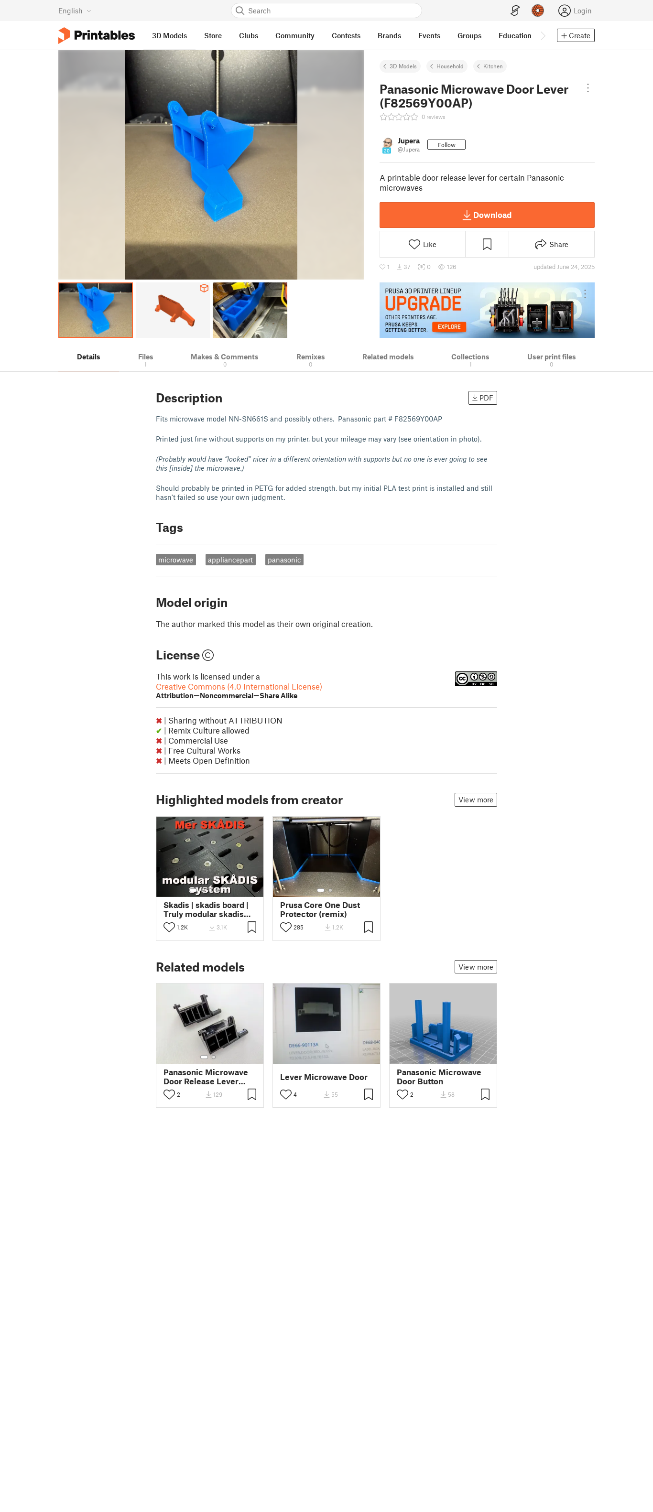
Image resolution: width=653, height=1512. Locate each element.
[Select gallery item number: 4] (218, 890)
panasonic (284, 559)
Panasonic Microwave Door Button (439, 1077)
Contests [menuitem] (346, 35)
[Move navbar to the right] (542, 35)
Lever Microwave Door (324, 1076)
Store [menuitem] (213, 35)
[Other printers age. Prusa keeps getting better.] (487, 310)
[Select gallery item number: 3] (210, 890)
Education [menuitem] (515, 35)
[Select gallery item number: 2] (203, 890)
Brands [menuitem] (389, 35)
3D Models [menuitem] (169, 35)
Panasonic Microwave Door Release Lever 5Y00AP (205, 1077)
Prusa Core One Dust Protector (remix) (320, 909)
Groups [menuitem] (469, 35)
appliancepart (230, 559)
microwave (175, 559)
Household (450, 66)
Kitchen (493, 66)
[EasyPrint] (515, 10)
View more (475, 799)
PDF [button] (486, 397)
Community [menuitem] (295, 35)
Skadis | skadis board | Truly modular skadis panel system (206, 909)
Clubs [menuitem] (248, 35)
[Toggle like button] (169, 927)
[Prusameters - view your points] (538, 10)
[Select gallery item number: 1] (193, 890)
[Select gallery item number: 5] (225, 890)
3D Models (403, 66)
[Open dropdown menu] (588, 88)
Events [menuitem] (429, 35)
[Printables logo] (96, 35)
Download (492, 214)
